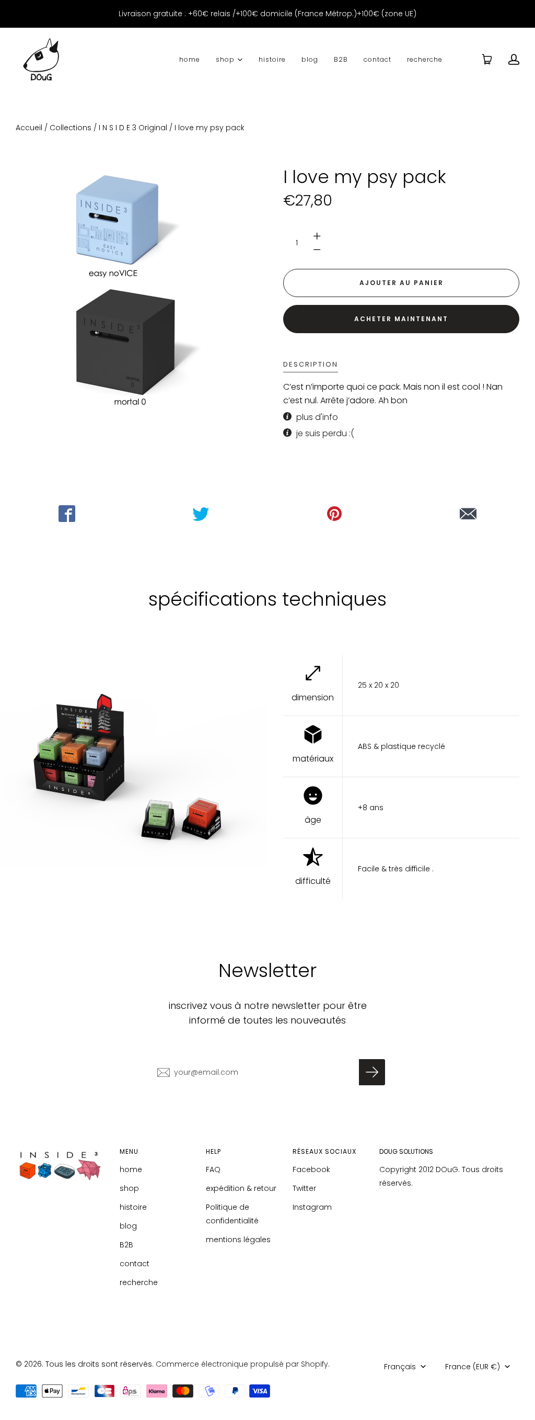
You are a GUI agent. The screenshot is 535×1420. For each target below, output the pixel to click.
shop (225, 59)
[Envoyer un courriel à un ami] (468, 513)
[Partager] (67, 513)
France (472, 1366)
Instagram (312, 1207)
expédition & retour (241, 1188)
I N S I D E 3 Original (133, 127)
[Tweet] (201, 513)
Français (400, 1366)
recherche (425, 59)
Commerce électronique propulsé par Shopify (242, 1364)
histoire (272, 59)
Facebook (311, 1169)
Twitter (304, 1188)
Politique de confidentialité (232, 1214)
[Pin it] (334, 513)
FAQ (213, 1169)
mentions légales (238, 1239)
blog (309, 59)
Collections (70, 127)
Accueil (29, 127)
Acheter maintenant (401, 318)
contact (377, 59)
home (189, 59)
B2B (341, 59)
